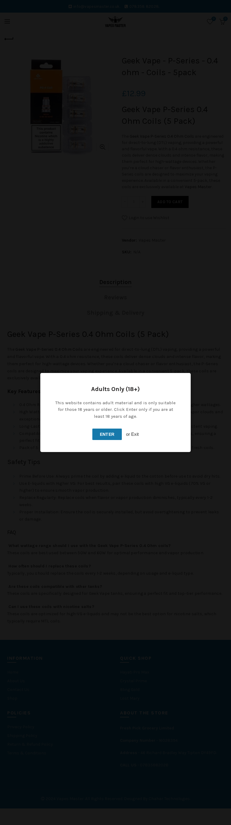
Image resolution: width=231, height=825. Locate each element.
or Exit (132, 434)
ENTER (107, 434)
